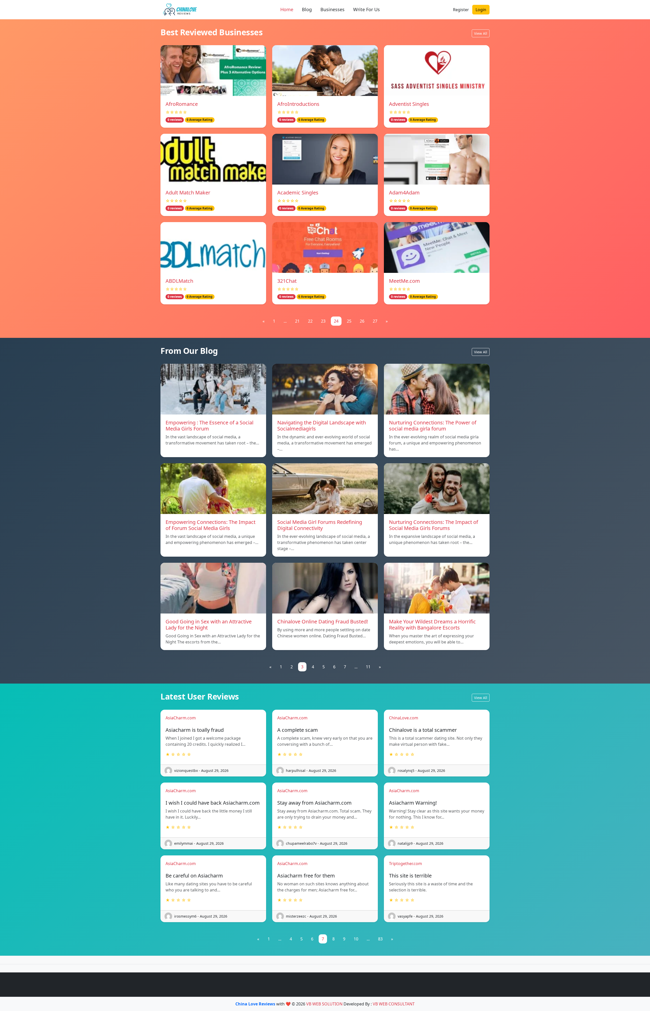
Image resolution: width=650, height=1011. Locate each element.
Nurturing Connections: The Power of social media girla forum (432, 425)
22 (310, 321)
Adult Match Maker (188, 192)
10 (356, 939)
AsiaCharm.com (181, 718)
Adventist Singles (409, 104)
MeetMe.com (404, 280)
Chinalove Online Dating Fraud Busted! (322, 621)
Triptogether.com (405, 863)
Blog (307, 9)
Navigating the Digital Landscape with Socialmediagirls (321, 425)
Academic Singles (297, 192)
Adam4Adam (404, 192)
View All (480, 33)
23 (323, 321)
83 (380, 939)
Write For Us (366, 9)
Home (286, 9)
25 (349, 321)
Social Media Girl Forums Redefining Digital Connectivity (319, 525)
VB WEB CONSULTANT (394, 1004)
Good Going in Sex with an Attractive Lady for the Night (209, 624)
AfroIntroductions (298, 104)
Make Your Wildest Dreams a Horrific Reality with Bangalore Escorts (432, 624)
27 (375, 321)
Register (461, 9)
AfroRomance (182, 104)
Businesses (332, 9)
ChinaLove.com (403, 718)
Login (481, 9)
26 (362, 321)
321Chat (287, 280)
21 (297, 321)
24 (336, 321)
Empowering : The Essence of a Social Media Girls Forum (209, 425)
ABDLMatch (179, 280)
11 (368, 667)
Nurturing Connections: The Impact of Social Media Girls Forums (433, 525)
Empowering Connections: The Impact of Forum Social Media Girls (210, 525)
